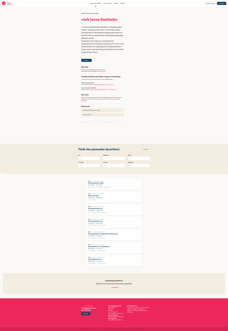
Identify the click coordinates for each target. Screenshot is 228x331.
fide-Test (103, 71)
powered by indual (85, 329)
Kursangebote (86, 60)
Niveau (129, 155)
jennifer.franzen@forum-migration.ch (98, 89)
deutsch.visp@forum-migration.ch (97, 84)
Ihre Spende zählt (88, 305)
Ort (79, 155)
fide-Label (112, 99)
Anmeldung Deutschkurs (114, 281)
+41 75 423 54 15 (110, 84)
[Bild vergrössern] (91, 128)
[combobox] (89, 158)
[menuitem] (95, 5)
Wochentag (105, 155)
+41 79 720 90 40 (111, 89)
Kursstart (105, 162)
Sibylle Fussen (84, 99)
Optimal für (131, 162)
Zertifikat (84, 100)
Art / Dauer (81, 162)
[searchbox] (88, 158)
